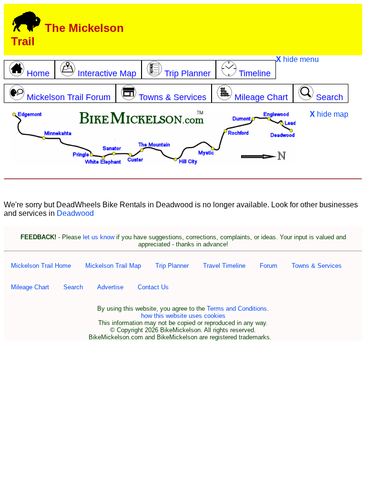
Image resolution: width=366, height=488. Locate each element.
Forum (268, 265)
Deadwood (75, 213)
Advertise (110, 287)
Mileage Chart (30, 287)
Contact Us (153, 287)
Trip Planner (172, 265)
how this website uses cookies (183, 315)
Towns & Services (317, 265)
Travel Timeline (224, 265)
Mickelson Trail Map (113, 265)
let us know (98, 237)
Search (73, 287)
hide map (329, 114)
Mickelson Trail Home (41, 265)
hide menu (297, 59)
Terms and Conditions (237, 308)
